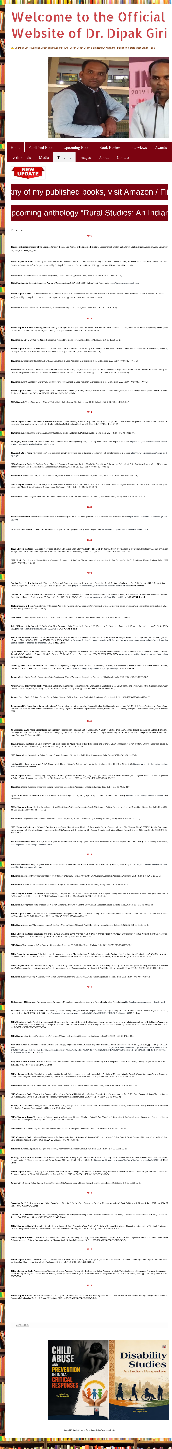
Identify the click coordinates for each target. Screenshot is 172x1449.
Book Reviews (110, 147)
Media (44, 157)
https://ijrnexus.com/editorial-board (124, 283)
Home (15, 147)
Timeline (64, 157)
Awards (161, 147)
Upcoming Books (77, 147)
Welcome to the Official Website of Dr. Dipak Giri (89, 24)
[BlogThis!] (20, 1325)
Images (85, 157)
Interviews (138, 147)
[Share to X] (22, 1325)
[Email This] (17, 1325)
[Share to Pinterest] (27, 1325)
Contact (123, 157)
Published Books (41, 147)
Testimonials (21, 157)
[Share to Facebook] (25, 1325)
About (104, 157)
